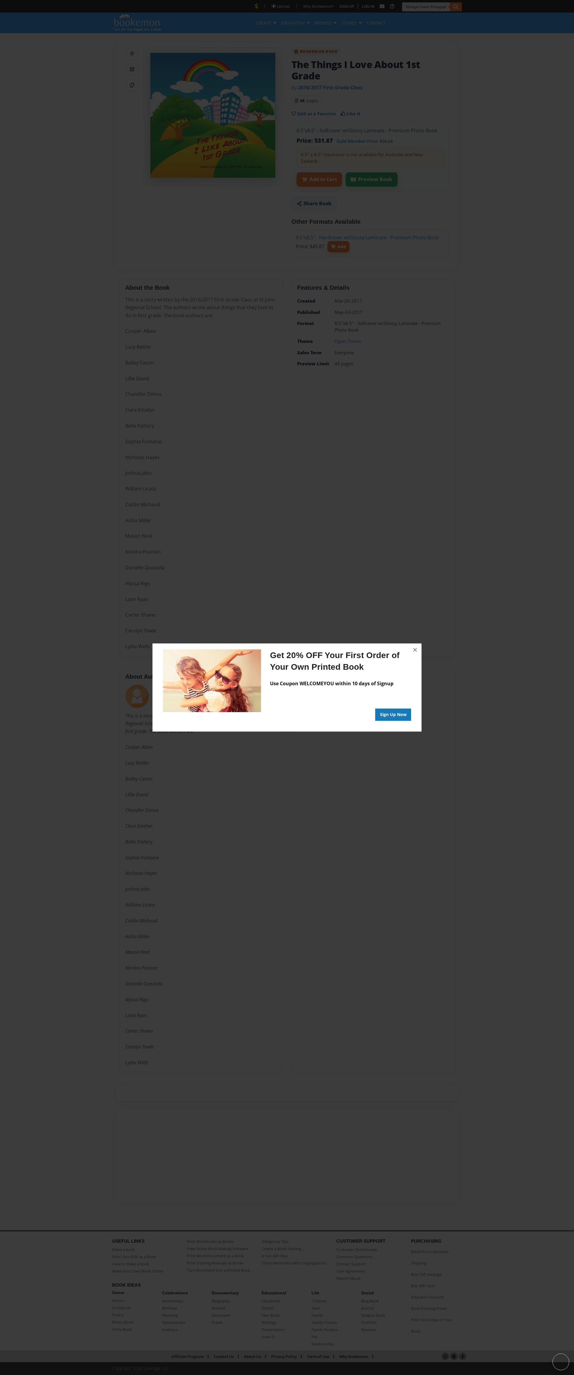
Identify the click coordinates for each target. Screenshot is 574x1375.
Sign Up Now (393, 714)
